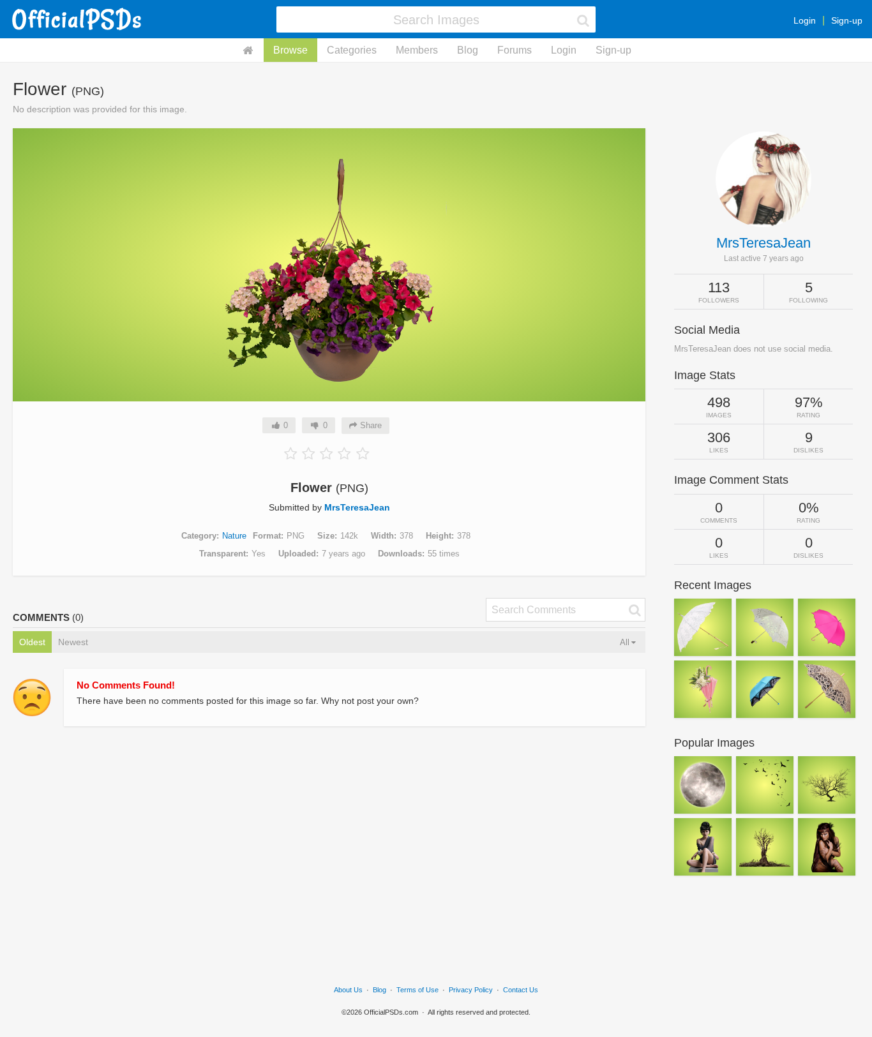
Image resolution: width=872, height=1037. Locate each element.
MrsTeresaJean (357, 507)
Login (804, 20)
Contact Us (520, 990)
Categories (352, 50)
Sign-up (846, 20)
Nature (234, 536)
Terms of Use (417, 990)
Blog (467, 50)
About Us (348, 990)
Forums (514, 50)
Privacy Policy (471, 990)
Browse (290, 50)
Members (417, 50)
